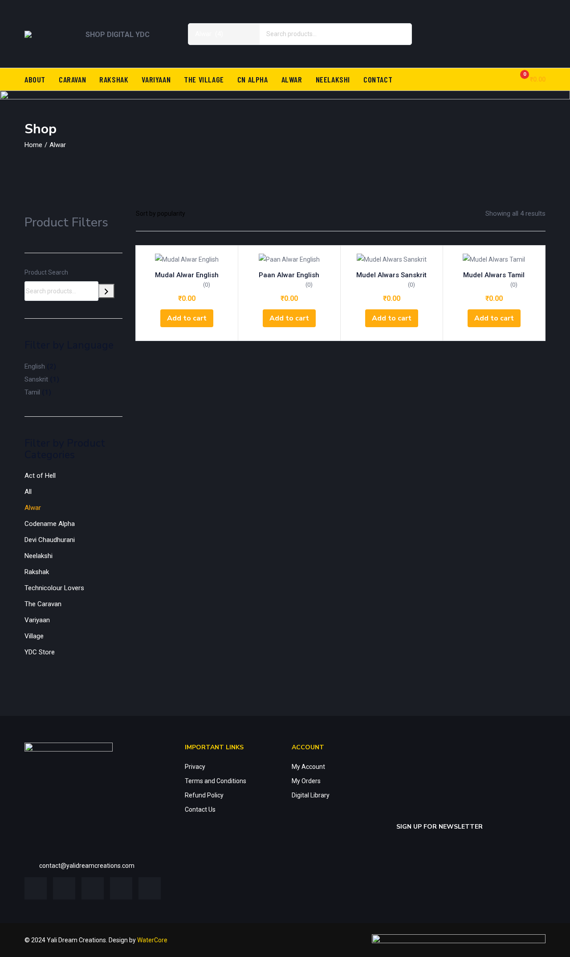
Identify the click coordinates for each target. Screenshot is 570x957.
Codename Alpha (49, 524)
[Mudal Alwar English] (187, 259)
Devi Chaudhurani (49, 540)
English (34, 366)
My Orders (306, 780)
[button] (529, 79)
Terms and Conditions (215, 780)
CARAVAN (72, 79)
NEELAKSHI (333, 79)
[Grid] (214, 213)
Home (33, 145)
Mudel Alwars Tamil (494, 275)
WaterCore (152, 940)
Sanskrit (36, 379)
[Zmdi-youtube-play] (121, 888)
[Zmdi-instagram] (534, 20)
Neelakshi (38, 556)
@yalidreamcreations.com (97, 865)
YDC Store (39, 652)
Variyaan (37, 620)
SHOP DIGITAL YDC (118, 34)
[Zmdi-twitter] (482, 20)
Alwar (32, 508)
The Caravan (42, 604)
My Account (308, 766)
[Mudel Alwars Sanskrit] (392, 259)
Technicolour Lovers (54, 588)
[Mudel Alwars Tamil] (494, 259)
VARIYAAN (156, 79)
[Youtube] (508, 46)
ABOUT (34, 79)
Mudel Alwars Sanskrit (391, 275)
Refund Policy (204, 795)
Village (34, 636)
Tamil (32, 392)
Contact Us (200, 809)
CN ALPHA (252, 79)
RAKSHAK (113, 79)
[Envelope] (534, 46)
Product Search (46, 272)
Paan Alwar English (289, 275)
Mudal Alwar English (187, 275)
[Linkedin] (508, 20)
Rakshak (36, 572)
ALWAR (291, 79)
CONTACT (377, 79)
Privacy (195, 766)
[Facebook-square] (35, 888)
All (28, 492)
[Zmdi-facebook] (455, 20)
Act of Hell (40, 476)
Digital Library (311, 795)
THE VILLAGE (204, 79)
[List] (229, 213)
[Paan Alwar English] (289, 259)
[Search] (106, 291)
